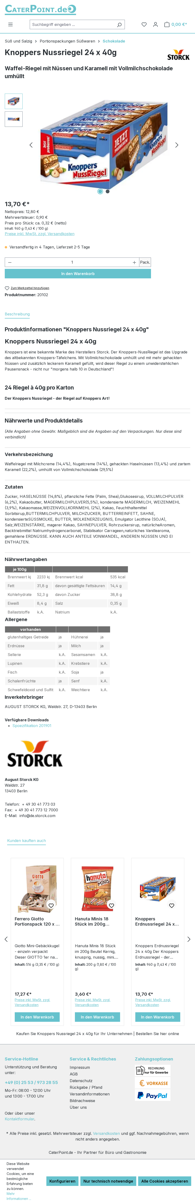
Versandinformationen (90, 1094)
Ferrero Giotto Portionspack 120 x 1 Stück (36, 921)
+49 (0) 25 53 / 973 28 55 (31, 1082)
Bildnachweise (82, 1100)
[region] (92, 145)
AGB (74, 1074)
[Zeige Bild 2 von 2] (108, 191)
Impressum (80, 1067)
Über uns (78, 1107)
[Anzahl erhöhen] (135, 262)
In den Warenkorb (78, 273)
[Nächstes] (176, 144)
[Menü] (10, 24)
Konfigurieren (62, 1181)
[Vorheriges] (30, 144)
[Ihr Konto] (155, 24)
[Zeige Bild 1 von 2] (100, 191)
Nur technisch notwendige (108, 1181)
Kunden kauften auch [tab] (26, 840)
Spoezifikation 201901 (31, 725)
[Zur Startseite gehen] (40, 10)
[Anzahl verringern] (10, 262)
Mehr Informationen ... (19, 1196)
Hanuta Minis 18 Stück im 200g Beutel (91, 921)
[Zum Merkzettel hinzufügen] (51, 904)
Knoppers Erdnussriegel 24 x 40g (155, 921)
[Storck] (178, 56)
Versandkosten (106, 1133)
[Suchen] (119, 24)
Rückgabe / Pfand (86, 1087)
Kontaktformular (19, 1119)
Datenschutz (81, 1080)
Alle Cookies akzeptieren (164, 1181)
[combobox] (72, 24)
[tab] (17, 314)
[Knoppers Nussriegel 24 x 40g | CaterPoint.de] (104, 145)
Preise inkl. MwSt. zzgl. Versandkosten (39, 233)
